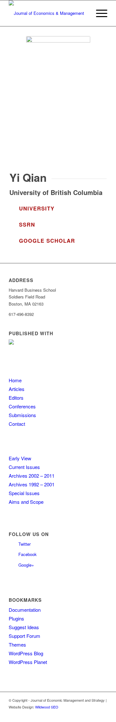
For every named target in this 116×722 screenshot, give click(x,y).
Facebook (27, 554)
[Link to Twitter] (93, 714)
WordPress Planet (28, 662)
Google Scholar (47, 240)
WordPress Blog (26, 653)
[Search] (83, 13)
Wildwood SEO (46, 706)
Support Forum (24, 635)
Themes (17, 644)
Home (15, 380)
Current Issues (24, 466)
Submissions (22, 415)
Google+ (26, 565)
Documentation (25, 609)
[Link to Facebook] (102, 714)
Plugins (16, 618)
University (36, 208)
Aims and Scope (26, 501)
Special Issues (24, 493)
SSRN (27, 224)
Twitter (24, 544)
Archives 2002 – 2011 (31, 475)
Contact (17, 423)
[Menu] (98, 13)
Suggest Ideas (24, 627)
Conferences (22, 406)
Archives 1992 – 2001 (31, 484)
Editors (16, 397)
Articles (16, 388)
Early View (20, 458)
